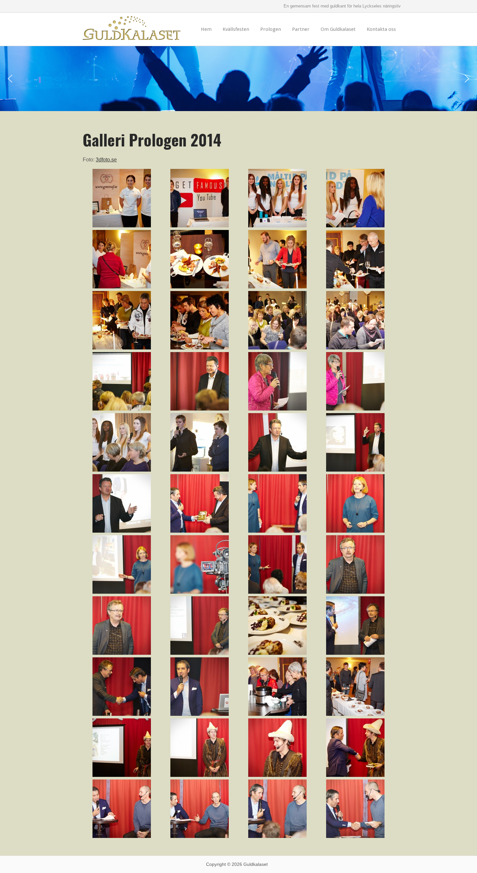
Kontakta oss (381, 29)
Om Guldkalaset (338, 29)
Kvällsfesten (236, 29)
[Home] (131, 34)
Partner (301, 29)
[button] (10, 78)
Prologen (270, 29)
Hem (206, 29)
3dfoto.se (106, 159)
